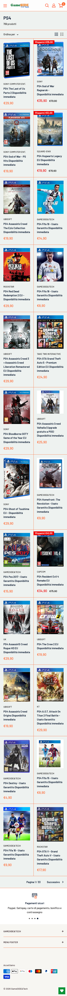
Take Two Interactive (49, 354)
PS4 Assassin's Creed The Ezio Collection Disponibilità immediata (16, 228)
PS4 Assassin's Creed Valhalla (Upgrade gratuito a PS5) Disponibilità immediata (50, 429)
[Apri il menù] (5, 5)
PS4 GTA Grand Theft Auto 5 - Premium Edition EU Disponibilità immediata (50, 364)
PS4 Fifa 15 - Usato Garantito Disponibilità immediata (49, 782)
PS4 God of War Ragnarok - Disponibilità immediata (50, 90)
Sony (40, 81)
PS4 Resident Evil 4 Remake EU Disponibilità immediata (50, 580)
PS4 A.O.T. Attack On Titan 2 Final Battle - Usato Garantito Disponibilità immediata (50, 717)
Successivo (53, 882)
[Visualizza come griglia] (56, 34)
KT (38, 706)
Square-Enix (44, 151)
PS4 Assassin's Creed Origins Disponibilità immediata (15, 715)
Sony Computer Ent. (14, 84)
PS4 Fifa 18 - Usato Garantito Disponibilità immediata (49, 295)
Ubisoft (7, 219)
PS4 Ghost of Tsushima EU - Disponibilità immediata (16, 513)
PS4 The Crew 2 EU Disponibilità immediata (50, 646)
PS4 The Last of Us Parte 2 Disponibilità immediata (14, 92)
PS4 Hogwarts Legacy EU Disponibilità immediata (49, 160)
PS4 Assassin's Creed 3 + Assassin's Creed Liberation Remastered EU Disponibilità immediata (16, 366)
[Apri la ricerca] (47, 5)
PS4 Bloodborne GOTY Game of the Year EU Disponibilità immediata (16, 438)
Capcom (41, 571)
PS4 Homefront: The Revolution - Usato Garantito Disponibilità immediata (49, 505)
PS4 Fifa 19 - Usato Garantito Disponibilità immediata (49, 228)
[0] (61, 5)
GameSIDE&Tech (45, 219)
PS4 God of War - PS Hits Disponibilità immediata (14, 160)
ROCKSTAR (8, 286)
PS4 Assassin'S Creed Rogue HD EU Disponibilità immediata (16, 648)
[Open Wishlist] (61, 990)
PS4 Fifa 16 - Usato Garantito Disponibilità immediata (16, 854)
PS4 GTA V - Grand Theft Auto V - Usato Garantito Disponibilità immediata (49, 857)
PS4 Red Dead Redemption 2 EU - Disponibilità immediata (16, 295)
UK (4, 639)
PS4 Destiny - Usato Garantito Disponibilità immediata (16, 787)
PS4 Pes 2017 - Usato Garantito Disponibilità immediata (16, 580)
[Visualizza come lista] (62, 34)
